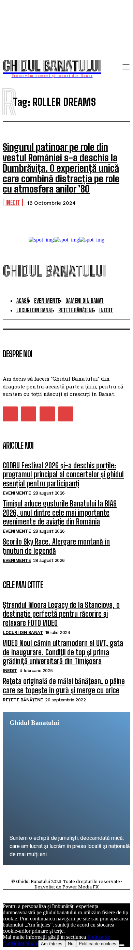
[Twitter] (47, 413)
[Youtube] (65, 413)
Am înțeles (51, 943)
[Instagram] (28, 413)
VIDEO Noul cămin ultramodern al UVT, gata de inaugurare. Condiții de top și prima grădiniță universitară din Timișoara (63, 652)
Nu (70, 943)
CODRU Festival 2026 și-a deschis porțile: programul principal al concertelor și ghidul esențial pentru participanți (63, 474)
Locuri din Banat (23, 632)
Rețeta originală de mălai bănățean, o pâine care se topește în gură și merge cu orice (64, 686)
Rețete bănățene (23, 699)
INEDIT (12, 202)
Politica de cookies (97, 943)
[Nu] (121, 945)
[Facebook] (10, 413)
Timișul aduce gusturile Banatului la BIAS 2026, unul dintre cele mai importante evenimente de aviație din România (60, 512)
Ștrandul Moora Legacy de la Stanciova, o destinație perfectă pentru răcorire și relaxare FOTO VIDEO (61, 614)
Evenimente (17, 493)
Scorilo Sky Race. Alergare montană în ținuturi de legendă (56, 546)
